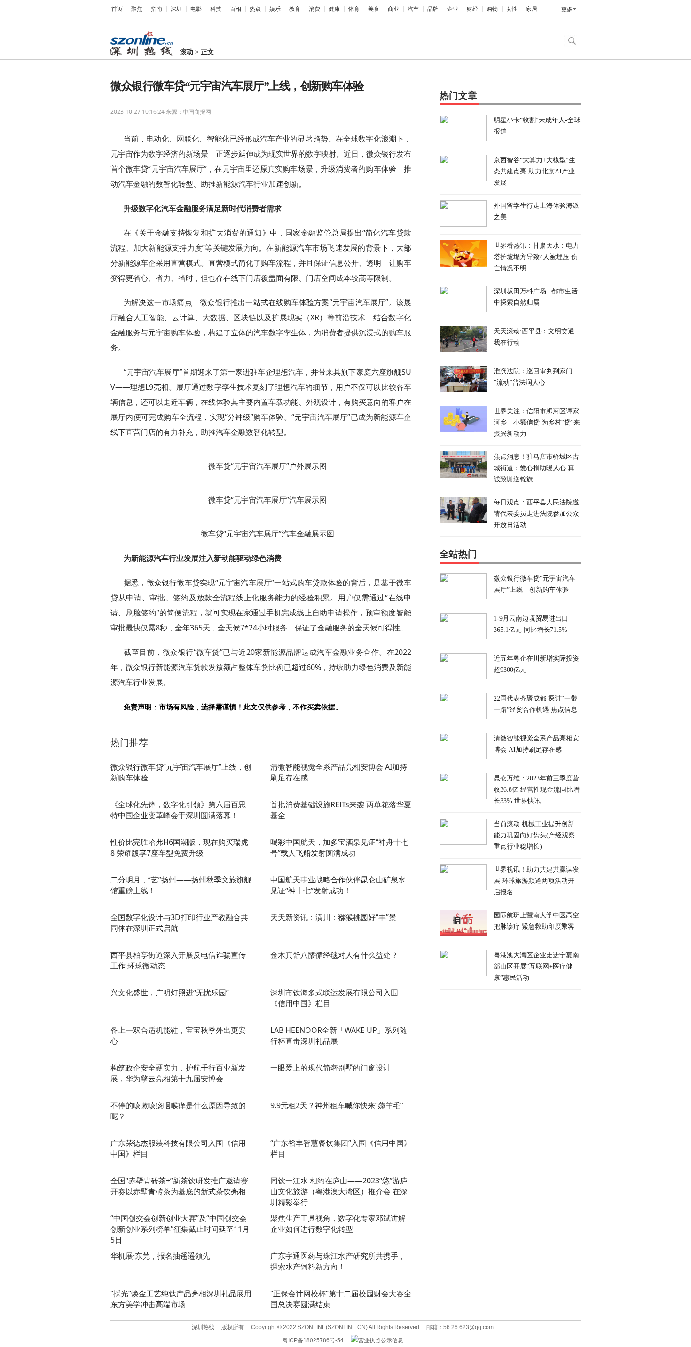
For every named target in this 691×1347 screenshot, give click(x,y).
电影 (196, 9)
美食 (373, 9)
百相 (235, 9)
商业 (393, 9)
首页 (117, 9)
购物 (492, 9)
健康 (334, 9)
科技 (215, 9)
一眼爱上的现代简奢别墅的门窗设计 (330, 1068)
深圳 (176, 9)
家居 (531, 9)
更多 (567, 9)
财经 (472, 9)
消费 (314, 9)
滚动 (186, 51)
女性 (512, 9)
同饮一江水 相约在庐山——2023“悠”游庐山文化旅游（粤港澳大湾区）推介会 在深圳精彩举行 (339, 1191)
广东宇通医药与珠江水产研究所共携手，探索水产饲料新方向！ (338, 1261)
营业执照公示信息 (380, 1340)
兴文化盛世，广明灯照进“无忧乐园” (169, 992)
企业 (452, 9)
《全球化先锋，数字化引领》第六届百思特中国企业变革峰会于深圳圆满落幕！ (178, 809)
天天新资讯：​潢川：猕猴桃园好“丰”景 (333, 917)
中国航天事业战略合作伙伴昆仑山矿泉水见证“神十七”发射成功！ (338, 885)
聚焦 (136, 9)
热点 (255, 9)
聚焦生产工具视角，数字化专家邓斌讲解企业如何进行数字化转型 (338, 1223)
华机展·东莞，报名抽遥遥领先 (160, 1256)
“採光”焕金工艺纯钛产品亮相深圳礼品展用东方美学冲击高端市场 (180, 1298)
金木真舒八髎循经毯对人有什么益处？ (334, 955)
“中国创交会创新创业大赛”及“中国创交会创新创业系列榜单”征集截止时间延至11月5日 (180, 1229)
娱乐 (275, 9)
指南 (156, 9)
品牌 (433, 9)
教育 (294, 9)
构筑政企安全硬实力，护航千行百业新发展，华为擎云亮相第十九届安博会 (178, 1073)
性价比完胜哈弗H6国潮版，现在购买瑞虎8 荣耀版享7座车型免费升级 (179, 847)
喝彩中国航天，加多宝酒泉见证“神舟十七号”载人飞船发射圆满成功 (339, 847)
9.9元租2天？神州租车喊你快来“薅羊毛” (336, 1105)
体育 (354, 9)
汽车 (413, 9)
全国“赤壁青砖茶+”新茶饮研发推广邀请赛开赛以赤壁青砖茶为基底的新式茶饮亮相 (179, 1186)
